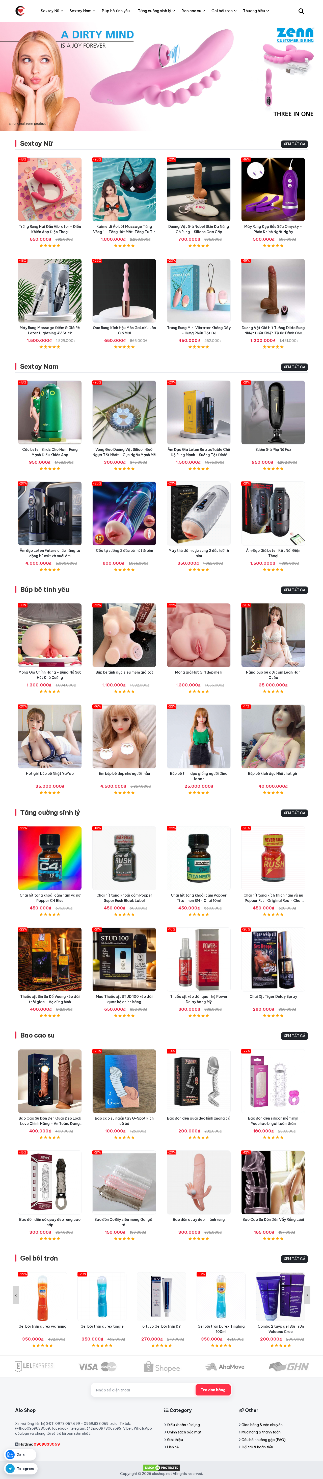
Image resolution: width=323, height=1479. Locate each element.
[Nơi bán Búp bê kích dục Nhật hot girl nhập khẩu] (273, 736)
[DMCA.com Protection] (161, 1467)
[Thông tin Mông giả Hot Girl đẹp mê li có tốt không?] (198, 635)
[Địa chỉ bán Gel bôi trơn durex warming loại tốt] (42, 1296)
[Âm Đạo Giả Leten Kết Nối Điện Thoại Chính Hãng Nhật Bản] (273, 513)
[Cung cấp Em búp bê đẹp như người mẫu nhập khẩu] (124, 736)
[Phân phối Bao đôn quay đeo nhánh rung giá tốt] (198, 1182)
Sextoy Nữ (36, 143)
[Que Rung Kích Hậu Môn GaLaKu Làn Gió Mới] (124, 290)
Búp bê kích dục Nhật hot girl (273, 773)
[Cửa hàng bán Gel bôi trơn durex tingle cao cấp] (102, 1296)
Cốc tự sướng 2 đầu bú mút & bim (124, 550)
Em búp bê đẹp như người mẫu (124, 773)
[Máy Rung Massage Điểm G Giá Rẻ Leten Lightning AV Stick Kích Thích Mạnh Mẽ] (50, 290)
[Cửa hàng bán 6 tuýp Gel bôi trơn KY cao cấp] (161, 1296)
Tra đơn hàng (213, 1390)
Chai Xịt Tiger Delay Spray (273, 996)
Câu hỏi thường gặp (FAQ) (263, 1439)
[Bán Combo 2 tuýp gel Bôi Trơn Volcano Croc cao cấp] (280, 1296)
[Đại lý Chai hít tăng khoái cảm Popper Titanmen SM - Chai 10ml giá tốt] (198, 858)
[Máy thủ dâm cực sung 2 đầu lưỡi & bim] (198, 513)
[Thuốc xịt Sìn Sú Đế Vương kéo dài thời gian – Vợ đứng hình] (50, 959)
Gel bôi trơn (39, 1258)
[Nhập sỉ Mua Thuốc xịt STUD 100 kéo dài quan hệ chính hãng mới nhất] (124, 959)
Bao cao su (37, 1035)
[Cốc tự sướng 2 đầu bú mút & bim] (124, 513)
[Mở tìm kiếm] (301, 11)
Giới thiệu (175, 1439)
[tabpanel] (161, 76)
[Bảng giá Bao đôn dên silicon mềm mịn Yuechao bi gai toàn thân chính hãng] (273, 1081)
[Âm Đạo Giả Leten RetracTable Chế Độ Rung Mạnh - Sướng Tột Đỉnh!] (198, 412)
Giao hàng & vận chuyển (262, 1425)
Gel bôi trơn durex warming (42, 1326)
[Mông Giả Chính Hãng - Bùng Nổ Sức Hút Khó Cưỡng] (50, 635)
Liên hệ (173, 1447)
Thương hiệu (254, 10)
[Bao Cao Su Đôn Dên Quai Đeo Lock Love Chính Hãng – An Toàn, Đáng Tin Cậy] (50, 1081)
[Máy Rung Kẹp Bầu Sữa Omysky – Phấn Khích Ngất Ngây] (273, 189)
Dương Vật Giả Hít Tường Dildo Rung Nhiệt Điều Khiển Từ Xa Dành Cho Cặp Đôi (273, 333)
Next (307, 1295)
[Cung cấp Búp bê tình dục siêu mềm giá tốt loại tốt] (124, 635)
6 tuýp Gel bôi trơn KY (161, 1326)
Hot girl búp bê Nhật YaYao (50, 773)
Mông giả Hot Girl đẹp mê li (198, 672)
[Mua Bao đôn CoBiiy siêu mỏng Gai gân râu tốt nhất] (124, 1182)
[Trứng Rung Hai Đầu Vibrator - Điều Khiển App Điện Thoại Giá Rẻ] (50, 189)
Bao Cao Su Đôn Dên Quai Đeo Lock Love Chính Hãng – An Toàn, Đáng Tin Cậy (50, 1123)
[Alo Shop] (20, 11)
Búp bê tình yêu (44, 589)
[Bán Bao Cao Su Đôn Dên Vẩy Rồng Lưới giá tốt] (273, 1182)
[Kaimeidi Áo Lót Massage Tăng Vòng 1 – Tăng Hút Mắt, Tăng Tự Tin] (124, 189)
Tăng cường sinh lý (50, 812)
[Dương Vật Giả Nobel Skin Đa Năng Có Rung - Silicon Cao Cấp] (198, 189)
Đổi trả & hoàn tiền (257, 1447)
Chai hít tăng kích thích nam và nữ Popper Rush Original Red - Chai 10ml (273, 900)
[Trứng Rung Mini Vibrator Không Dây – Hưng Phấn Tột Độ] (198, 290)
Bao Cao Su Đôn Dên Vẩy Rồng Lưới (273, 1219)
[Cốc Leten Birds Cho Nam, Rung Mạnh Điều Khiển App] (50, 412)
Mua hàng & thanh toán (261, 1432)
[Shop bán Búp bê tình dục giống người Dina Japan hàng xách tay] (198, 736)
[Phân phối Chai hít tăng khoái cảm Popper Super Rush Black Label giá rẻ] (124, 858)
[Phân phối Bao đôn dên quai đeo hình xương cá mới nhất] (198, 1081)
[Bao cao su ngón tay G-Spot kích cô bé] (124, 1081)
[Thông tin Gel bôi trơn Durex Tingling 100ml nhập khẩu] (221, 1296)
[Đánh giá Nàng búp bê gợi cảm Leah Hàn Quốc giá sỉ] (273, 635)
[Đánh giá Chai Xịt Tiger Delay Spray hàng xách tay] (273, 959)
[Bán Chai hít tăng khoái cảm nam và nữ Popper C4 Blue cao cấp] (50, 858)
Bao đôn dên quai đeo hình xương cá (198, 1118)
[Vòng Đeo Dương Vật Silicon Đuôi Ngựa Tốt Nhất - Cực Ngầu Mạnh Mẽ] (124, 412)
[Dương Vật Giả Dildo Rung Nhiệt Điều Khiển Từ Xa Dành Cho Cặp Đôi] (273, 290)
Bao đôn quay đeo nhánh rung (199, 1219)
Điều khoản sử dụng (183, 1425)
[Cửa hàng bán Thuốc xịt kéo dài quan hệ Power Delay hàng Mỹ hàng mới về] (198, 959)
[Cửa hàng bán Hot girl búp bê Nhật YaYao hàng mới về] (50, 736)
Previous (16, 1295)
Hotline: (39, 1444)
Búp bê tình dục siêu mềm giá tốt (124, 672)
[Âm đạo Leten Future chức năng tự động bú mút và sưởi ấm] (50, 513)
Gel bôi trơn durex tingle (102, 1326)
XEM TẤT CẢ (294, 144)
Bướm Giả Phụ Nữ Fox (273, 449)
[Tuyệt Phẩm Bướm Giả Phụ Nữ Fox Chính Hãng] (273, 412)
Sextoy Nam (39, 366)
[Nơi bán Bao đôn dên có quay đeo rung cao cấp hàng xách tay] (50, 1182)
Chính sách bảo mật (184, 1432)
